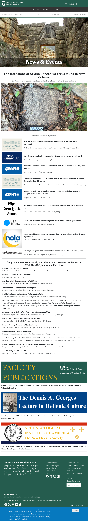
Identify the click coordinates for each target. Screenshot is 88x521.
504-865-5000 (38, 497)
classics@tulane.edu (73, 481)
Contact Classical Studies (75, 465)
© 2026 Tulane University (76, 505)
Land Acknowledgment (48, 500)
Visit (20, 500)
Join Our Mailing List (53, 465)
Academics (55, 15)
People (36, 15)
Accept (75, 510)
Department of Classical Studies (44, 9)
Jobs (37, 500)
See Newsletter (51, 468)
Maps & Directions (73, 485)
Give (47, 473)
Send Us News (50, 470)
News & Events (80, 15)
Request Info (13, 500)
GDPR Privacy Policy (21, 519)
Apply (6, 500)
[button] (12, 15)
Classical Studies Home (12, 15)
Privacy (59, 500)
